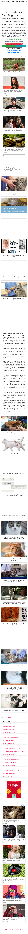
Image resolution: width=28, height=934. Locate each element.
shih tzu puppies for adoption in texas (14, 41)
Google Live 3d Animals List (8, 743)
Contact (12, 929)
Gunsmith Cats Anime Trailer (8, 726)
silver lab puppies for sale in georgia (14, 44)
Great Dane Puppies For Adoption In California (12, 757)
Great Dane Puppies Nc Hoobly (9, 732)
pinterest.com (9, 717)
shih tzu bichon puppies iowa (14, 52)
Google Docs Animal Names (8, 729)
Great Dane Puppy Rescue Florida (9, 762)
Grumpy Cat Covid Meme (7, 724)
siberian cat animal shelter (8, 46)
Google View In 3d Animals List (9, 765)
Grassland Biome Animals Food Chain (10, 735)
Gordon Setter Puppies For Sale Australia (11, 770)
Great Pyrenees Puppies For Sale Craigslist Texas (13, 751)
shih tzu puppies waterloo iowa (14, 50)
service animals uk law (21, 46)
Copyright (14, 931)
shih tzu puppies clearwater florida (14, 48)
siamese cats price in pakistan (14, 39)
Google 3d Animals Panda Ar (8, 768)
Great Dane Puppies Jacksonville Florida (11, 746)
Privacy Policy (19, 929)
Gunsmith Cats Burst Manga (8, 773)
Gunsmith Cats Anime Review (8, 740)
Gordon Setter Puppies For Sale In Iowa (11, 748)
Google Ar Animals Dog (7, 776)
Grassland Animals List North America (10, 737)
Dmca (6, 929)
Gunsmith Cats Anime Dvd (8, 754)
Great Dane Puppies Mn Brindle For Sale (11, 759)
